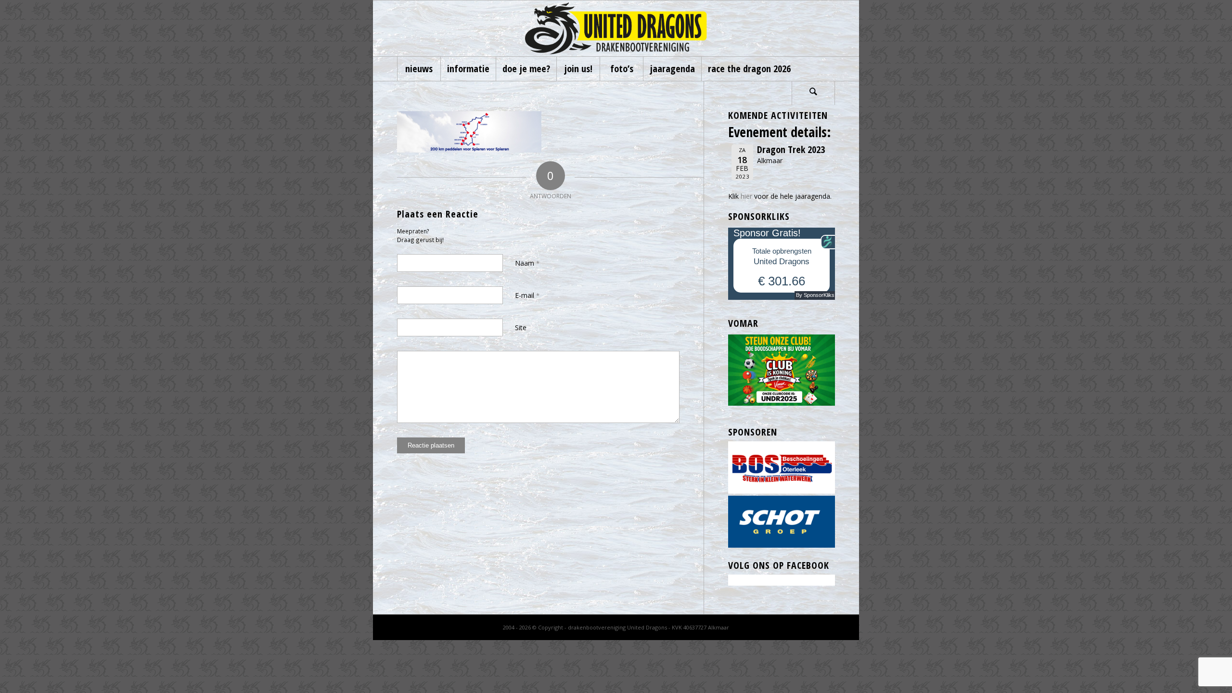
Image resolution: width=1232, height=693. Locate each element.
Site (520, 327)
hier (746, 196)
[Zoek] (813, 93)
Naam (527, 263)
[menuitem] (418, 69)
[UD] (616, 28)
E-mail (527, 295)
